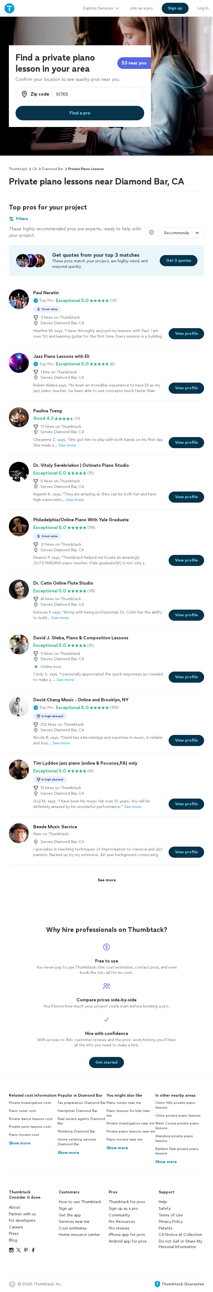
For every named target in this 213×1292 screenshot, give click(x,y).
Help (163, 1201)
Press (14, 1233)
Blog (13, 1240)
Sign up (66, 1208)
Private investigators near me (130, 1123)
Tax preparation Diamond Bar (82, 1103)
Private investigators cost (30, 1103)
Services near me (74, 1221)
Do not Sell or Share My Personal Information (180, 1244)
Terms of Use (171, 1215)
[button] (43, 301)
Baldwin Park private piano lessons (177, 1151)
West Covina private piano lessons (177, 1125)
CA (34, 169)
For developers (22, 1220)
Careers (16, 1227)
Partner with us (22, 1214)
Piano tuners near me (123, 1103)
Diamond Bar (52, 169)
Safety (165, 1208)
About (14, 1207)
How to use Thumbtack (80, 1201)
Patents (166, 1228)
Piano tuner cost (22, 1111)
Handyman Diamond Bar (77, 1111)
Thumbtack (18, 169)
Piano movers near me (124, 1139)
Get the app (70, 1215)
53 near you (134, 63)
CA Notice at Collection (180, 1234)
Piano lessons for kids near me (128, 1113)
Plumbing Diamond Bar (76, 1131)
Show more (19, 1143)
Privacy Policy (171, 1221)
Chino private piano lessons (178, 1116)
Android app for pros (128, 1241)
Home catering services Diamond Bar (77, 1142)
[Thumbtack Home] (9, 8)
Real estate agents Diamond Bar (81, 1121)
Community (119, 1215)
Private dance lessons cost (31, 1119)
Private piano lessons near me (130, 1131)
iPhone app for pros (127, 1234)
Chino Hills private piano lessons (175, 1105)
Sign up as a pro (123, 1208)
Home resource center (79, 1234)
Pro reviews (119, 1228)
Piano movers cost (24, 1135)
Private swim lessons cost (30, 1127)
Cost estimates (73, 1228)
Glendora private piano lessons (174, 1138)
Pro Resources (122, 1221)
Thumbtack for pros (127, 1201)
